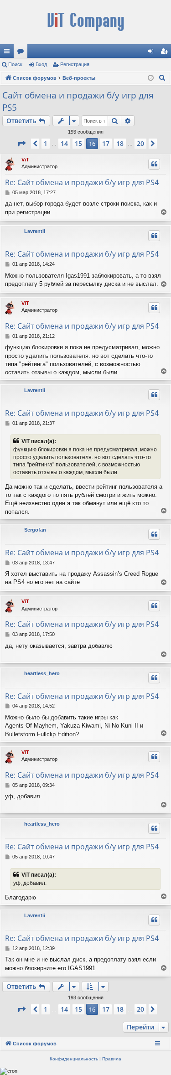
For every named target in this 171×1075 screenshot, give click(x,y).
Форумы (22, 53)
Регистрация (74, 64)
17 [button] (105, 143)
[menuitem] (162, 78)
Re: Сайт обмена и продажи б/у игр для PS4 (82, 182)
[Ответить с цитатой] (154, 164)
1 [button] (45, 143)
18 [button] (120, 143)
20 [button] (140, 143)
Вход (41, 64)
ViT (25, 159)
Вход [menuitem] (152, 53)
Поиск (15, 64)
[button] (21, 143)
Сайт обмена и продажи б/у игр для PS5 (78, 101)
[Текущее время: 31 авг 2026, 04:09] (151, 78)
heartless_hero (42, 673)
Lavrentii (34, 231)
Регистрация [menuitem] (166, 53)
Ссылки (9, 53)
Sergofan (35, 529)
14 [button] (64, 143)
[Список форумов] (85, 22)
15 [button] (78, 143)
